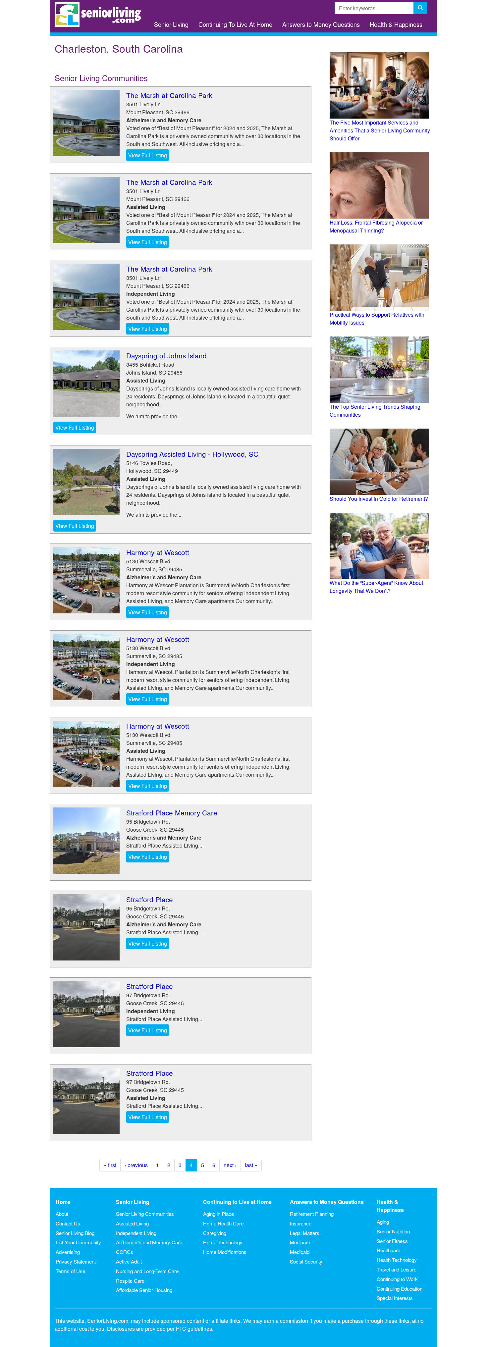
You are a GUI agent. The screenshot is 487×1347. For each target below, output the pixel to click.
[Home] (100, 14)
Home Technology (223, 1242)
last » (251, 1165)
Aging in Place (218, 1213)
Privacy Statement (76, 1261)
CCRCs (124, 1251)
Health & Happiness (396, 24)
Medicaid (299, 1251)
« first (110, 1165)
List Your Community (78, 1242)
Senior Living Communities (145, 1213)
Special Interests (395, 1297)
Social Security (306, 1261)
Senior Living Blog (75, 1232)
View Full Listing (147, 155)
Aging (383, 1221)
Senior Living (171, 24)
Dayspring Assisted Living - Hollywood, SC (192, 454)
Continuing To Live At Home (235, 24)
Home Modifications (224, 1251)
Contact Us (68, 1223)
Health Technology (397, 1259)
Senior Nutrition (393, 1231)
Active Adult (129, 1261)
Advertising (68, 1251)
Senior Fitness (392, 1240)
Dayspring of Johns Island (166, 355)
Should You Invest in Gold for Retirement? (379, 498)
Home (63, 1202)
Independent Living (136, 1232)
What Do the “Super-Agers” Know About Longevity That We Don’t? (376, 587)
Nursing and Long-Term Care (147, 1271)
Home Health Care (223, 1223)
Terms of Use (70, 1271)
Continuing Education (399, 1288)
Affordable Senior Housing (144, 1289)
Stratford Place (149, 899)
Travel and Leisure (396, 1269)
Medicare (300, 1242)
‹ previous (136, 1165)
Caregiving (214, 1232)
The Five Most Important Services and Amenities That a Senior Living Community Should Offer (380, 130)
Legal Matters (304, 1232)
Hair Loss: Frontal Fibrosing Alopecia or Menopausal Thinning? (376, 226)
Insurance (300, 1223)
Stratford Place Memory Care (171, 812)
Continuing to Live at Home (237, 1202)
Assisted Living (132, 1223)
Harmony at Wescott (157, 552)
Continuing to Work (397, 1278)
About (62, 1213)
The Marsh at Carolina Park (169, 95)
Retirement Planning (312, 1213)
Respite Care (130, 1280)
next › (230, 1165)
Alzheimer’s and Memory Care (149, 1242)
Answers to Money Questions (321, 24)
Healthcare (388, 1250)
